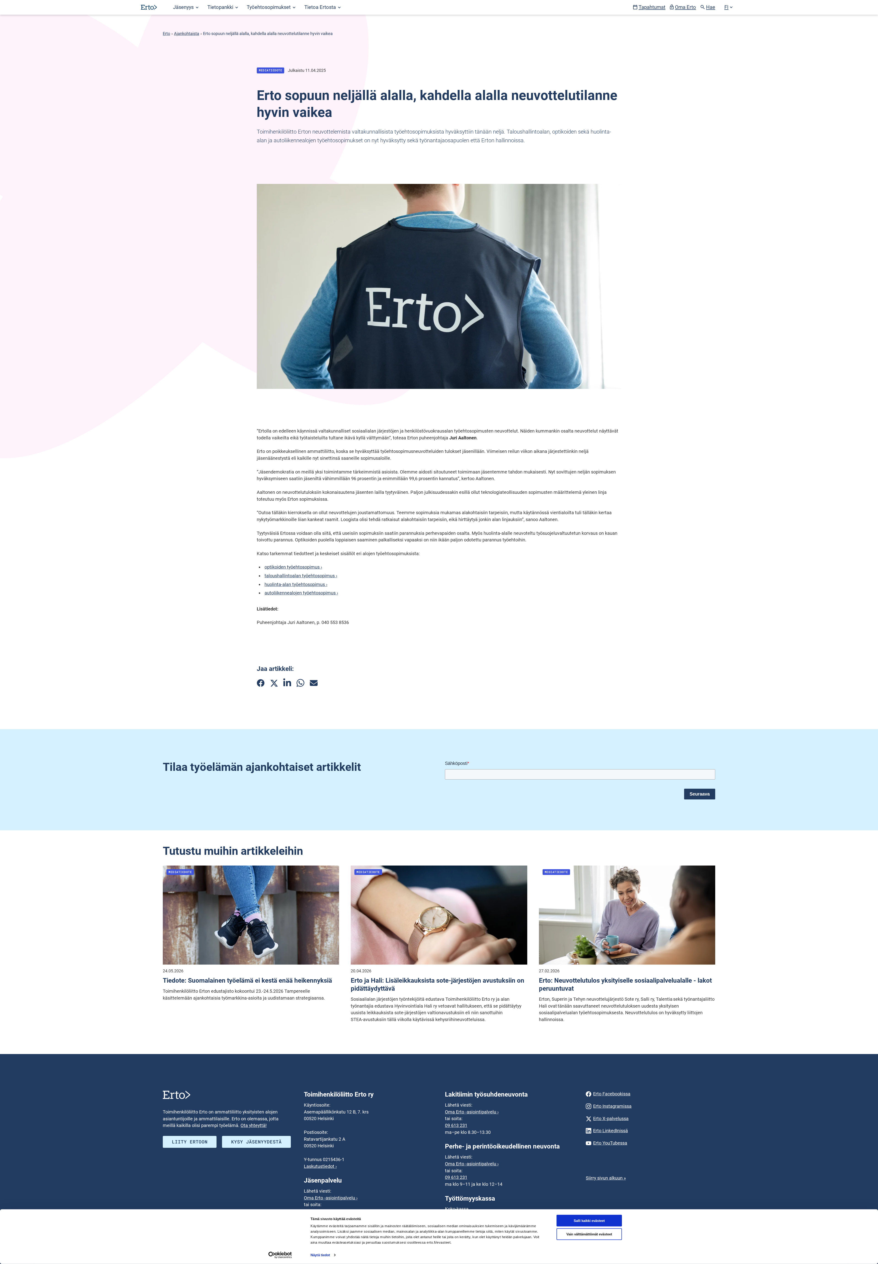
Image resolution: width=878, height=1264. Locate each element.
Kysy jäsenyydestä (256, 1142)
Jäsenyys (184, 7)
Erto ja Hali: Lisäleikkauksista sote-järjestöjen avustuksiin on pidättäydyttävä (437, 984)
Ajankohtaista (186, 33)
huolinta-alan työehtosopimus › (296, 584)
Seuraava (700, 793)
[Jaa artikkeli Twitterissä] (274, 683)
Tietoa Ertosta (320, 7)
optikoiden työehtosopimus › (293, 567)
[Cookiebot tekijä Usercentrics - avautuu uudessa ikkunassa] (280, 1255)
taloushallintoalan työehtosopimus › (301, 575)
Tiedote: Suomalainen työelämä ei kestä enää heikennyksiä (247, 980)
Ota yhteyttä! (254, 1125)
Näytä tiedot (320, 1255)
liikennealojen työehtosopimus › (306, 593)
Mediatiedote (270, 70)
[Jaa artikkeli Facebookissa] (261, 683)
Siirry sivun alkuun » (606, 1178)
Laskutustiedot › (320, 1166)
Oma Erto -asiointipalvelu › (331, 1198)
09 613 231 (456, 1125)
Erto (166, 33)
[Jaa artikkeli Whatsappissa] (300, 682)
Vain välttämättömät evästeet (589, 1234)
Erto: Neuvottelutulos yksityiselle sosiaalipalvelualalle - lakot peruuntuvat (625, 984)
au (269, 593)
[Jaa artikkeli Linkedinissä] (287, 682)
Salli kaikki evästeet (589, 1221)
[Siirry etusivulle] (149, 7)
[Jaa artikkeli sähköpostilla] (314, 683)
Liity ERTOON (190, 1142)
